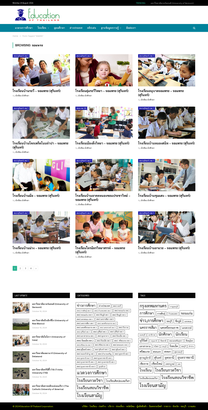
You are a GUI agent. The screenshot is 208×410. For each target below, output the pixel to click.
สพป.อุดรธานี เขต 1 (122, 354)
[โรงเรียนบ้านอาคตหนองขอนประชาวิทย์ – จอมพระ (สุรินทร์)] (104, 175)
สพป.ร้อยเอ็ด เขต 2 (85, 340)
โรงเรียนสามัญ (89, 395)
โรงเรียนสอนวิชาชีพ (93, 387)
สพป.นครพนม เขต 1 (85, 319)
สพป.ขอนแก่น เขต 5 (85, 315)
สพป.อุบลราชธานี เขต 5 (86, 366)
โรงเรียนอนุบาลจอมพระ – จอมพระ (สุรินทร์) (161, 93)
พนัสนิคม (130, 406)
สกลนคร (157, 351)
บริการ (111, 406)
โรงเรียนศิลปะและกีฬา (118, 381)
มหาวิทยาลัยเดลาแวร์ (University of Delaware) (49, 354)
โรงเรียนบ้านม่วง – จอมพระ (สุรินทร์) (37, 248)
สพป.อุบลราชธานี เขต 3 (106, 362)
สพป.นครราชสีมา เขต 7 (85, 323)
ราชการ (167, 406)
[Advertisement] (139, 14)
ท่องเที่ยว (120, 406)
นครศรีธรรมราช (169, 327)
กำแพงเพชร (173, 314)
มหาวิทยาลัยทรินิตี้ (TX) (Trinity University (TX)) (47, 371)
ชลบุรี (169, 321)
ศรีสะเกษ (145, 351)
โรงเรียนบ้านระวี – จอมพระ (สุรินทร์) (36, 91)
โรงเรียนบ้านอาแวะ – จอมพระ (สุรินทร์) (164, 248)
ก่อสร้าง (102, 406)
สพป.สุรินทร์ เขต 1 (21, 56)
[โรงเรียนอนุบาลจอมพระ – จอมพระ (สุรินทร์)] (166, 70)
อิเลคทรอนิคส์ (155, 406)
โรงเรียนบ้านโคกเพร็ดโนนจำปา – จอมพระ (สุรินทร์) (40, 145)
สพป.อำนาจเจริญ (104, 354)
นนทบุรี (142, 335)
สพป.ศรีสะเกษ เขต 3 (84, 345)
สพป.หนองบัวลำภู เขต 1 (86, 354)
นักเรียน (181, 334)
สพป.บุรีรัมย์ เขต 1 (83, 332)
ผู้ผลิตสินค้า (142, 406)
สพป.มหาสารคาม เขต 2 (85, 336)
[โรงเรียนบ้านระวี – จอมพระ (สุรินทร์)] (41, 70)
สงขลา (167, 351)
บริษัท (85, 406)
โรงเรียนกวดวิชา (90, 380)
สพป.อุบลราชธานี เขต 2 (86, 362)
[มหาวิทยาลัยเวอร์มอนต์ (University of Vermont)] (21, 308)
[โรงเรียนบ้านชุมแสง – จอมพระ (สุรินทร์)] (166, 175)
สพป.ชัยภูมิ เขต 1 (102, 315)
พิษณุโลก (189, 340)
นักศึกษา (165, 334)
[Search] (193, 28)
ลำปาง (191, 346)
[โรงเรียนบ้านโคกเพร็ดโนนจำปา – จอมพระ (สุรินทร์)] (41, 123)
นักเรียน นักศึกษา (22, 95)
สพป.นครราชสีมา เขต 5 (105, 319)
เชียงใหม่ (157, 363)
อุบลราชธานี (186, 357)
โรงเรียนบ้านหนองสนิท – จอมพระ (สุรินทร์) (166, 143)
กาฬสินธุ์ (161, 313)
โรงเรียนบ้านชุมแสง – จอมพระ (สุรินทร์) (164, 196)
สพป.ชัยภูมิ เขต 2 (119, 315)
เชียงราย (144, 363)
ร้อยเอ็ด (174, 346)
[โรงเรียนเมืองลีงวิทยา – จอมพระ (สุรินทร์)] (104, 123)
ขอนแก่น (187, 313)
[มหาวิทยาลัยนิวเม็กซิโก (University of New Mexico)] (21, 324)
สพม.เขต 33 (81, 108)
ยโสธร (156, 346)
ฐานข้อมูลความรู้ (110, 27)
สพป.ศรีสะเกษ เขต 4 (102, 345)
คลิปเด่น (91, 27)
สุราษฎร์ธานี (145, 357)
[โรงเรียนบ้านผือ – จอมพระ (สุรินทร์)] (41, 175)
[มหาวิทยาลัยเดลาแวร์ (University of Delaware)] (21, 357)
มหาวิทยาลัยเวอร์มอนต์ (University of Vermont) (50, 305)
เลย (179, 364)
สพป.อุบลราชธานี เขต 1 (103, 358)
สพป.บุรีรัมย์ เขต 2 (100, 332)
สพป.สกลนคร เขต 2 (121, 345)
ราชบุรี (164, 346)
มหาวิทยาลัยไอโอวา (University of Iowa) (48, 338)
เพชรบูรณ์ (170, 363)
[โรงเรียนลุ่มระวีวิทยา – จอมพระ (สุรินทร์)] (104, 70)
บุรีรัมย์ (143, 340)
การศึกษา (147, 313)
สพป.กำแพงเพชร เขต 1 (102, 310)
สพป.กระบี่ (117, 306)
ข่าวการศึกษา (86, 305)
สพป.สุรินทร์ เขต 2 (102, 349)
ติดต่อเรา (131, 27)
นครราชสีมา (148, 327)
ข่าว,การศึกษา (151, 320)
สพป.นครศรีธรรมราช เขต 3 (87, 327)
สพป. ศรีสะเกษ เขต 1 (122, 340)
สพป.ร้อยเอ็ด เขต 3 (104, 341)
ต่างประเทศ (76, 27)
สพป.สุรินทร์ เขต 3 (118, 349)
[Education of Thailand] (37, 15)
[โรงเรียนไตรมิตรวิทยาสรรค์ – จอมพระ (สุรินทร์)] (104, 227)
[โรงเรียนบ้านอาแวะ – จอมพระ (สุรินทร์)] (166, 227)
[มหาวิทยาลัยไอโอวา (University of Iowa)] (21, 340)
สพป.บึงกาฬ (123, 327)
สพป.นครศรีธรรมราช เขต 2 (106, 323)
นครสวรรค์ (187, 327)
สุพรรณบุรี (178, 352)
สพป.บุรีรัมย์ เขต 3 (117, 332)
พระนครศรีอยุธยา (175, 341)
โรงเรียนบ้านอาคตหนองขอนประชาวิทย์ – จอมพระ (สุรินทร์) (102, 198)
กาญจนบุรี (174, 306)
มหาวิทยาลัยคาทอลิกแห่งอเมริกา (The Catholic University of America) (50, 387)
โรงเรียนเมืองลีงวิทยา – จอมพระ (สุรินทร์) (102, 143)
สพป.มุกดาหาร (103, 336)
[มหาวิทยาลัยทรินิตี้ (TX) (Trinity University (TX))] (21, 373)
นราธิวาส (151, 335)
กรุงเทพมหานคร (153, 305)
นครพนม (188, 321)
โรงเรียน (42, 27)
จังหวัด (176, 406)
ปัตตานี (163, 341)
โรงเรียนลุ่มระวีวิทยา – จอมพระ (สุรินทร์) (101, 91)
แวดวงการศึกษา (24, 27)
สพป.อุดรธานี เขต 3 (84, 358)
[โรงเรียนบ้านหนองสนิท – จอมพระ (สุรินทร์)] (166, 123)
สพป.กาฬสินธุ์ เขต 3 (84, 311)
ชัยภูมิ (178, 321)
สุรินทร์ (157, 357)
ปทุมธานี (154, 341)
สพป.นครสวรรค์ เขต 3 (107, 327)
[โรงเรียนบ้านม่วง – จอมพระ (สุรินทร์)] (41, 227)
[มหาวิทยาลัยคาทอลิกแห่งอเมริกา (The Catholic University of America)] (21, 390)
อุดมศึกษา (59, 27)
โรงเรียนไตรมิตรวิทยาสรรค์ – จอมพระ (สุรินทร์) (100, 250)
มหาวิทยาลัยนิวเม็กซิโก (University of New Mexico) (171, 3)
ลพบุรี (183, 346)
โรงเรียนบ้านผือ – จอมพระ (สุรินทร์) (36, 196)
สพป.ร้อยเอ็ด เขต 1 (119, 336)
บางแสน (191, 406)
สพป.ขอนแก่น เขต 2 (122, 310)
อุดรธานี (169, 357)
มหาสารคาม (145, 346)
